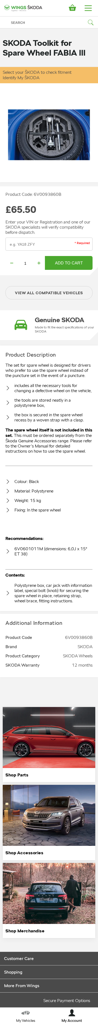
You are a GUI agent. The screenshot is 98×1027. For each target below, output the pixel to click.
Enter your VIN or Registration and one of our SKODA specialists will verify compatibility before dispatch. (47, 227)
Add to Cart (69, 263)
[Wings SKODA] (23, 8)
